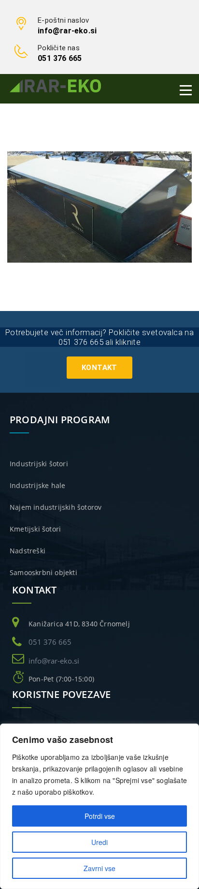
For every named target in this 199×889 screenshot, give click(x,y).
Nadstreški (27, 550)
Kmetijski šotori (35, 528)
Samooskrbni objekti (43, 572)
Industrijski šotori (39, 463)
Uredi (99, 842)
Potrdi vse (100, 816)
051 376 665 (60, 58)
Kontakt (99, 367)
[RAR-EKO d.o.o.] (55, 85)
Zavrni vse (99, 868)
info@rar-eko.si (67, 30)
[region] (99, 806)
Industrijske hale (37, 485)
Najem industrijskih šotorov (55, 507)
